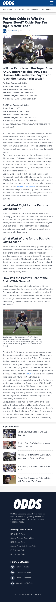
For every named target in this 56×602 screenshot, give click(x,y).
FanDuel (29, 373)
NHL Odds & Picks (17, 554)
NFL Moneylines (49, 9)
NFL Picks (19, 9)
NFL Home (7, 9)
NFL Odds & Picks (17, 534)
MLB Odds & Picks (17, 550)
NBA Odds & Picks (17, 542)
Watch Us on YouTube (24, 583)
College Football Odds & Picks (22, 538)
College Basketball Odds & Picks (23, 546)
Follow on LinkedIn (23, 572)
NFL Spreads (32, 9)
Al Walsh (13, 31)
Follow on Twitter (22, 567)
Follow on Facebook (24, 578)
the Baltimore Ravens (25, 186)
